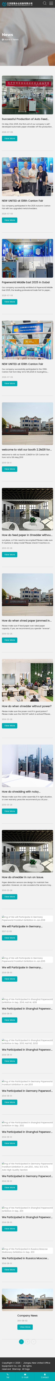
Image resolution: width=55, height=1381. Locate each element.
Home (7, 39)
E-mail (25, 1377)
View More (9, 138)
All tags (26, 1369)
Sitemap (16, 1369)
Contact (45, 1377)
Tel (7, 1377)
